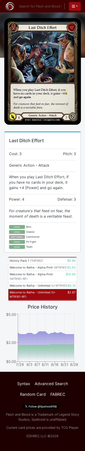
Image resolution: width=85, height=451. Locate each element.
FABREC (57, 394)
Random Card (33, 394)
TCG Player (69, 427)
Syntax (23, 383)
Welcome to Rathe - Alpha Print (38, 267)
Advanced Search (51, 383)
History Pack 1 (26, 260)
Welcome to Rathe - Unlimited (39, 285)
